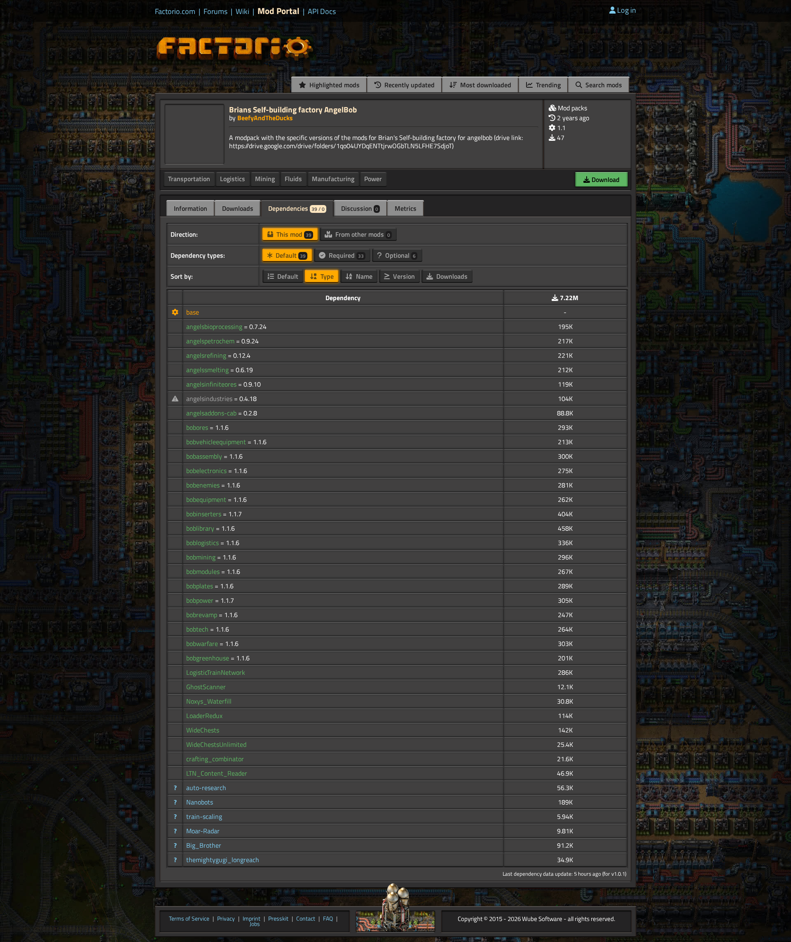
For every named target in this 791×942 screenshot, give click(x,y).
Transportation (189, 179)
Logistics (232, 179)
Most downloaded (485, 85)
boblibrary (201, 528)
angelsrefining (207, 355)
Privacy (226, 919)
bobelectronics (207, 471)
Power (373, 179)
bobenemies (203, 485)
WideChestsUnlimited (216, 744)
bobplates (200, 586)
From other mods (362, 234)
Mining (265, 179)
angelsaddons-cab (212, 413)
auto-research (206, 788)
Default (290, 255)
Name (363, 276)
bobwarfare (203, 643)
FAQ (328, 919)
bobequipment (207, 499)
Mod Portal (278, 11)
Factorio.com (175, 11)
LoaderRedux (204, 715)
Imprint (251, 919)
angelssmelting (208, 370)
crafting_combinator (215, 759)
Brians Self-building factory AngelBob (293, 109)
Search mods (603, 85)
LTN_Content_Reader (216, 773)
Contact (305, 919)
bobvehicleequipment (217, 442)
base (192, 312)
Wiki (242, 11)
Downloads (237, 208)
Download (605, 179)
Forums (215, 11)
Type (326, 276)
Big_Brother (203, 845)
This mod (293, 234)
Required (345, 255)
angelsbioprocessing (215, 326)
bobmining (201, 557)
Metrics (406, 208)
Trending (547, 85)
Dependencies (296, 208)
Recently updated (409, 85)
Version (403, 276)
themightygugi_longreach (222, 860)
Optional (400, 255)
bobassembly (205, 456)
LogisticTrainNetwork (215, 672)
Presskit (278, 919)
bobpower (200, 600)
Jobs (255, 924)
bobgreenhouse (208, 658)
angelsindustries (210, 398)
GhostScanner (206, 687)
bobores (198, 427)
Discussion (359, 208)
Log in (626, 10)
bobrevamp (202, 615)
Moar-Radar (203, 831)
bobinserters (204, 514)
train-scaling (204, 816)
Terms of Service (189, 919)
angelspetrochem (211, 341)
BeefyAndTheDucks (265, 118)
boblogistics (203, 543)
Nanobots (199, 802)
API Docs (322, 11)
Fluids (293, 179)
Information (190, 208)
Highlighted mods (334, 85)
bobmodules (203, 571)
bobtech (198, 629)
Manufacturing (333, 179)
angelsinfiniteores (212, 384)
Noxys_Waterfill (209, 701)
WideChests (202, 730)
